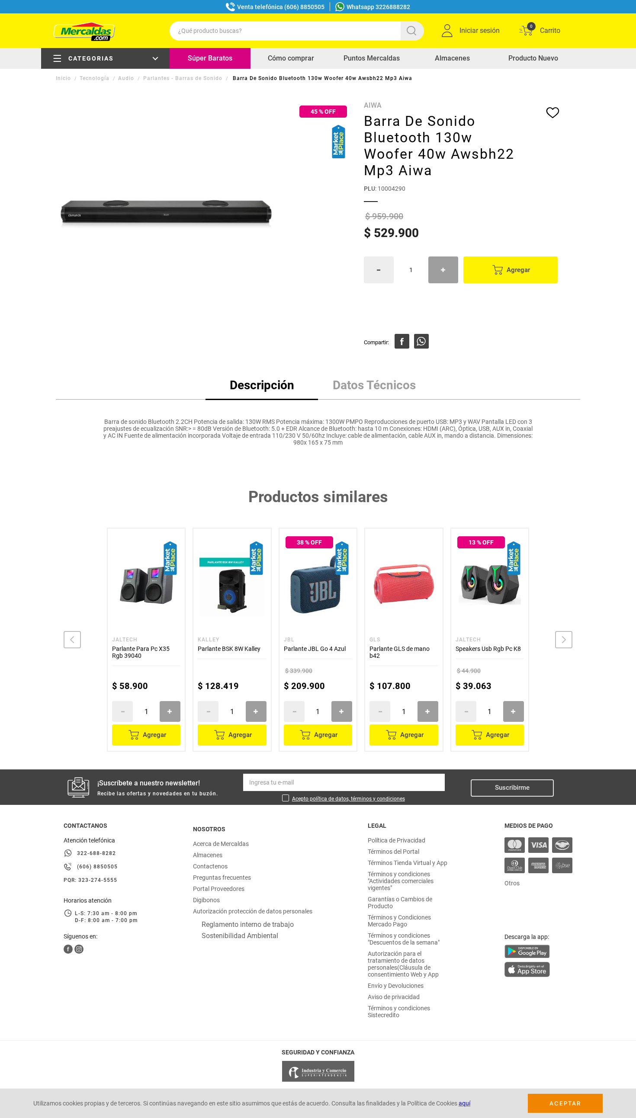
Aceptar (565, 1103)
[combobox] (297, 31)
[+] (443, 269)
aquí (464, 1103)
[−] (379, 269)
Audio (126, 78)
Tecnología (94, 78)
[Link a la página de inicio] (64, 78)
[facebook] (402, 341)
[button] (72, 639)
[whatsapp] (421, 341)
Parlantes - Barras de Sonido (182, 78)
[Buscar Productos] (413, 31)
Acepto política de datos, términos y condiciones (348, 799)
